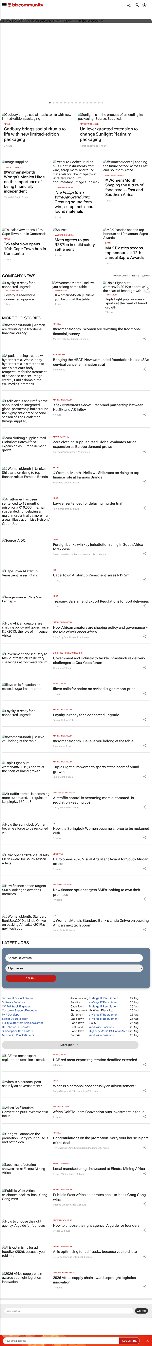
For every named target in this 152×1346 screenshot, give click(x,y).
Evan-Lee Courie (62, 482)
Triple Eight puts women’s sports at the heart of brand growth (126, 303)
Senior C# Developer (15, 1018)
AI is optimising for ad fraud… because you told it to (95, 1251)
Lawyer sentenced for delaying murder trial (87, 503)
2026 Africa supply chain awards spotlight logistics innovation (94, 1280)
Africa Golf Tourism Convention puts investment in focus (98, 1112)
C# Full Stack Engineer (16, 1006)
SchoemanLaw (80, 1091)
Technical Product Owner (17, 998)
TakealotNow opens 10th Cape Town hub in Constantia (25, 249)
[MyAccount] (145, 5)
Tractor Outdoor (13, 291)
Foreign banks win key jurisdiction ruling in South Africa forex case (98, 546)
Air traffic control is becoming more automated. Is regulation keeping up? (93, 800)
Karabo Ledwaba (89, 145)
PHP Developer (11, 1014)
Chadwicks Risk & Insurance (84, 1148)
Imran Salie (59, 930)
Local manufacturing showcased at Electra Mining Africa (99, 1169)
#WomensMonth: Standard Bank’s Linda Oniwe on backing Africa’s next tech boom (101, 922)
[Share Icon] (145, 338)
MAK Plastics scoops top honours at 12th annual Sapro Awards (124, 253)
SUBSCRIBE (129, 1340)
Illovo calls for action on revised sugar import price (94, 689)
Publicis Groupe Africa (64, 1204)
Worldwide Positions (101, 1027)
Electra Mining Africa (64, 1174)
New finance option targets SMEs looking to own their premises (96, 892)
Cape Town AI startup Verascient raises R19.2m (91, 575)
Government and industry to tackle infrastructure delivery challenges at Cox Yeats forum (99, 660)
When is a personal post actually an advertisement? (94, 1086)
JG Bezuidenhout (62, 1257)
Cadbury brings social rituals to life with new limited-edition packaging (35, 134)
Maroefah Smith (12, 197)
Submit (146, 275)
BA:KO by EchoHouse (64, 637)
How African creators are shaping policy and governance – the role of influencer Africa (100, 629)
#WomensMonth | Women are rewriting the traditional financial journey (97, 331)
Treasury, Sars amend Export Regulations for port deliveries (101, 601)
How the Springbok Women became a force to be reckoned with (101, 830)
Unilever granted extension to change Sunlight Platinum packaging (109, 134)
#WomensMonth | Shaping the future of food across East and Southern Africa (124, 187)
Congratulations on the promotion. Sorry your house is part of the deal (100, 1140)
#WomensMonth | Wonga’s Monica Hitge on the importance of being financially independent (24, 182)
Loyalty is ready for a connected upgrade (19, 297)
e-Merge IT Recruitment (104, 1002)
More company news (126, 275)
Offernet (77, 1257)
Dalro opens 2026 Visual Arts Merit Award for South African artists (100, 861)
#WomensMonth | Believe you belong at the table (74, 297)
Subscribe (141, 1311)
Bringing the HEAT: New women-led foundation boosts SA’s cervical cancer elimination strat (101, 362)
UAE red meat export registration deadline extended (95, 1060)
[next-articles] (147, 288)
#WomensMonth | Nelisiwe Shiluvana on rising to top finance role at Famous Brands (96, 475)
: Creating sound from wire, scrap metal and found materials (74, 202)
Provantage (61, 291)
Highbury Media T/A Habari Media (109, 1031)
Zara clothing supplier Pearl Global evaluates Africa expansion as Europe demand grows (94, 444)
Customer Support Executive (19, 1010)
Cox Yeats (58, 668)
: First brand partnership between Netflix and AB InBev (98, 407)
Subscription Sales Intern (17, 1031)
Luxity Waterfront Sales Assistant (22, 1022)
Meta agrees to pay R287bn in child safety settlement (75, 244)
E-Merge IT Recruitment (103, 998)
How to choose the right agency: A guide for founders (96, 1225)
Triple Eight (111, 295)
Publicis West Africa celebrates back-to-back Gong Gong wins (99, 1197)
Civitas (56, 1230)
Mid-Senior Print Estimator (18, 1035)
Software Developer (14, 1002)
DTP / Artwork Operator (16, 1027)
